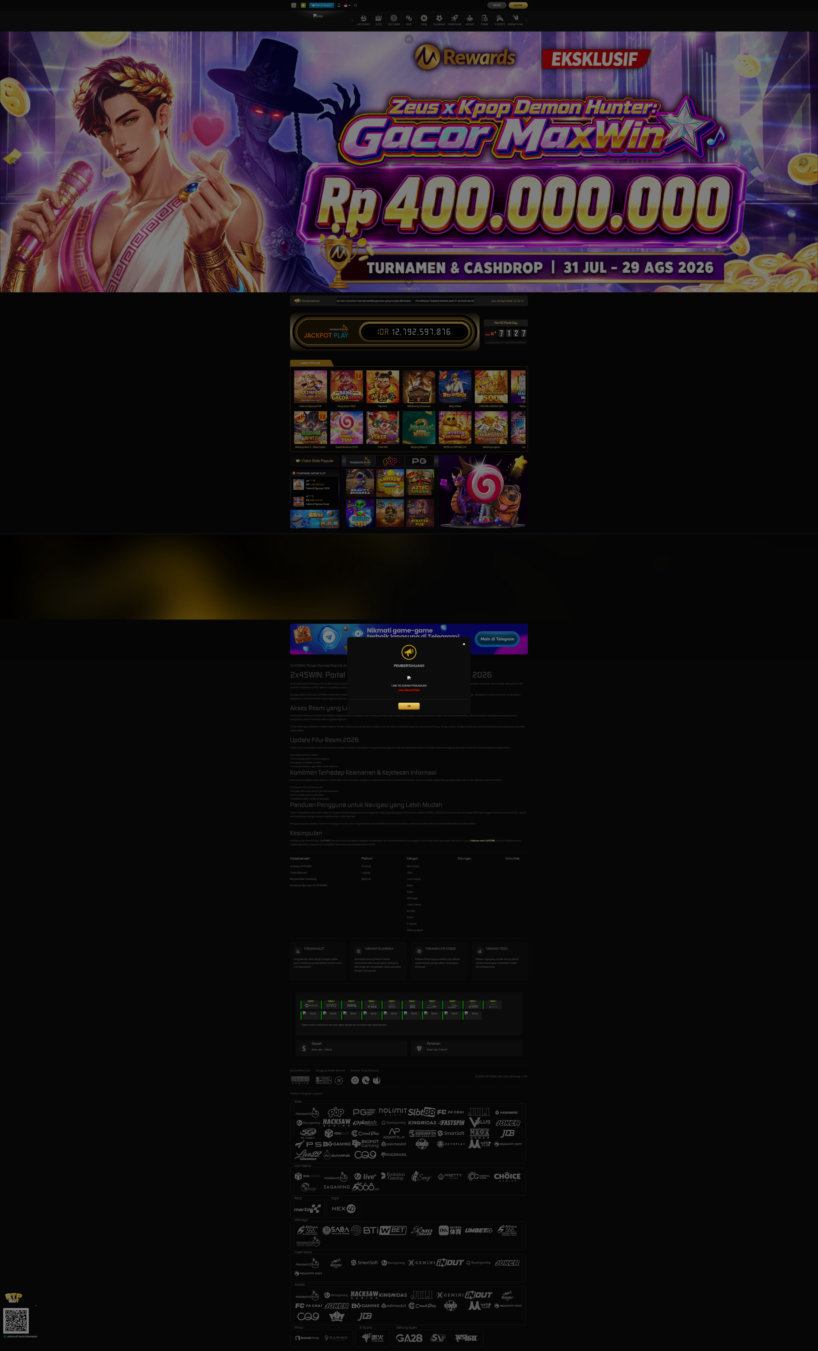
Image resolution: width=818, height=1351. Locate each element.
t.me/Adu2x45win (409, 690)
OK (409, 706)
